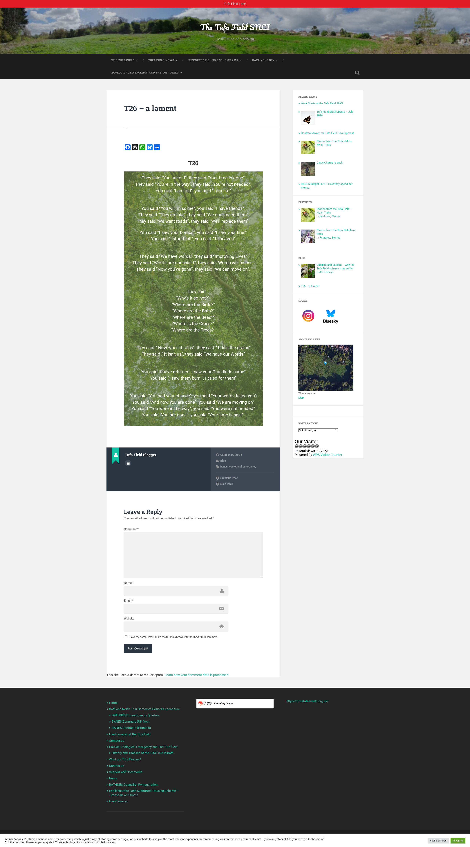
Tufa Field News (161, 60)
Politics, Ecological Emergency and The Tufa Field (143, 747)
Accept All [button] (458, 840)
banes (224, 466)
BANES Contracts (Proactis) (131, 728)
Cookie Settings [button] (438, 840)
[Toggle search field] (357, 73)
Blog (223, 460)
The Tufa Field (123, 60)
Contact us (116, 740)
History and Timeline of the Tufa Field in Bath (142, 753)
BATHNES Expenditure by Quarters (136, 715)
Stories (336, 216)
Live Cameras (118, 801)
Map (301, 397)
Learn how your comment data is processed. (196, 675)
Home (113, 703)
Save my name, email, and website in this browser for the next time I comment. (174, 636)
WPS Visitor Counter (327, 455)
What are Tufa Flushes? (125, 759)
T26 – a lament (150, 108)
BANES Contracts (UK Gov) (130, 721)
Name (129, 582)
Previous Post (229, 478)
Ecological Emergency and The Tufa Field (145, 72)
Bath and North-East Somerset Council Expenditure (144, 709)
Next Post (226, 484)
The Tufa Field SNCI (235, 26)
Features (325, 216)
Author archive (128, 463)
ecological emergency (242, 466)
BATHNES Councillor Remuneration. (133, 784)
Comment (131, 529)
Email (128, 600)
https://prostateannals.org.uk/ (307, 701)
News (113, 778)
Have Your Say (263, 60)
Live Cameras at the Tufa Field (130, 734)
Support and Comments (125, 772)
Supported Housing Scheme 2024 (213, 60)
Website (129, 618)
